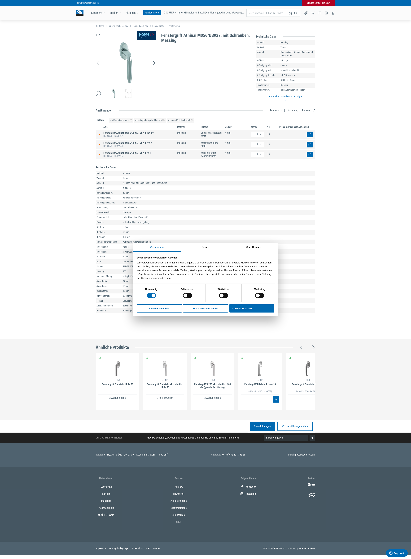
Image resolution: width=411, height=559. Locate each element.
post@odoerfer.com (305, 454)
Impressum (101, 548)
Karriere (106, 493)
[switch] (187, 295)
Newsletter (178, 493)
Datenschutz (138, 548)
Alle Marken (178, 514)
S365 (178, 522)
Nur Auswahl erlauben (205, 308)
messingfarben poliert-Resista (150, 120)
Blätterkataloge (179, 507)
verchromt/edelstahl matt (180, 120)
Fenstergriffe (158, 26)
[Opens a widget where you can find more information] (397, 553)
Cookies (156, 548)
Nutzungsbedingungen (119, 548)
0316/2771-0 (111, 454)
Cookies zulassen (242, 308)
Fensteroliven (174, 26)
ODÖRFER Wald (106, 514)
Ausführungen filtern (298, 426)
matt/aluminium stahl (121, 120)
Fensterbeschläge (140, 26)
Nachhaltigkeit (106, 507)
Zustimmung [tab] (157, 247)
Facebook (251, 486)
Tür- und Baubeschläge (118, 26)
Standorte (106, 500)
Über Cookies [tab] (253, 247)
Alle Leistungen (179, 500)
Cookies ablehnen (159, 308)
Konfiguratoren (152, 12)
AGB (148, 548)
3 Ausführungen (262, 426)
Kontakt (179, 486)
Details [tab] (206, 247)
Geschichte (106, 486)
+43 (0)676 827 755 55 (233, 454)
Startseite (100, 26)
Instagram (251, 493)
